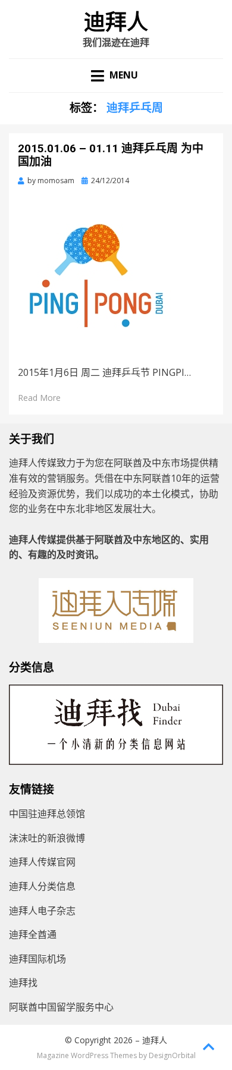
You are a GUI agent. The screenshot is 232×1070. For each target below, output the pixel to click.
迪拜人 (116, 22)
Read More (39, 397)
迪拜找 (23, 982)
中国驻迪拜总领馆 (47, 813)
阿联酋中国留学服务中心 (61, 1006)
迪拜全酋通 (33, 934)
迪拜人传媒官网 (42, 861)
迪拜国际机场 (37, 958)
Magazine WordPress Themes (87, 1055)
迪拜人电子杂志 (42, 910)
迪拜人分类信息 (42, 886)
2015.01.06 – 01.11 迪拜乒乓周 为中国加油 (110, 155)
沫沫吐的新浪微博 (47, 838)
